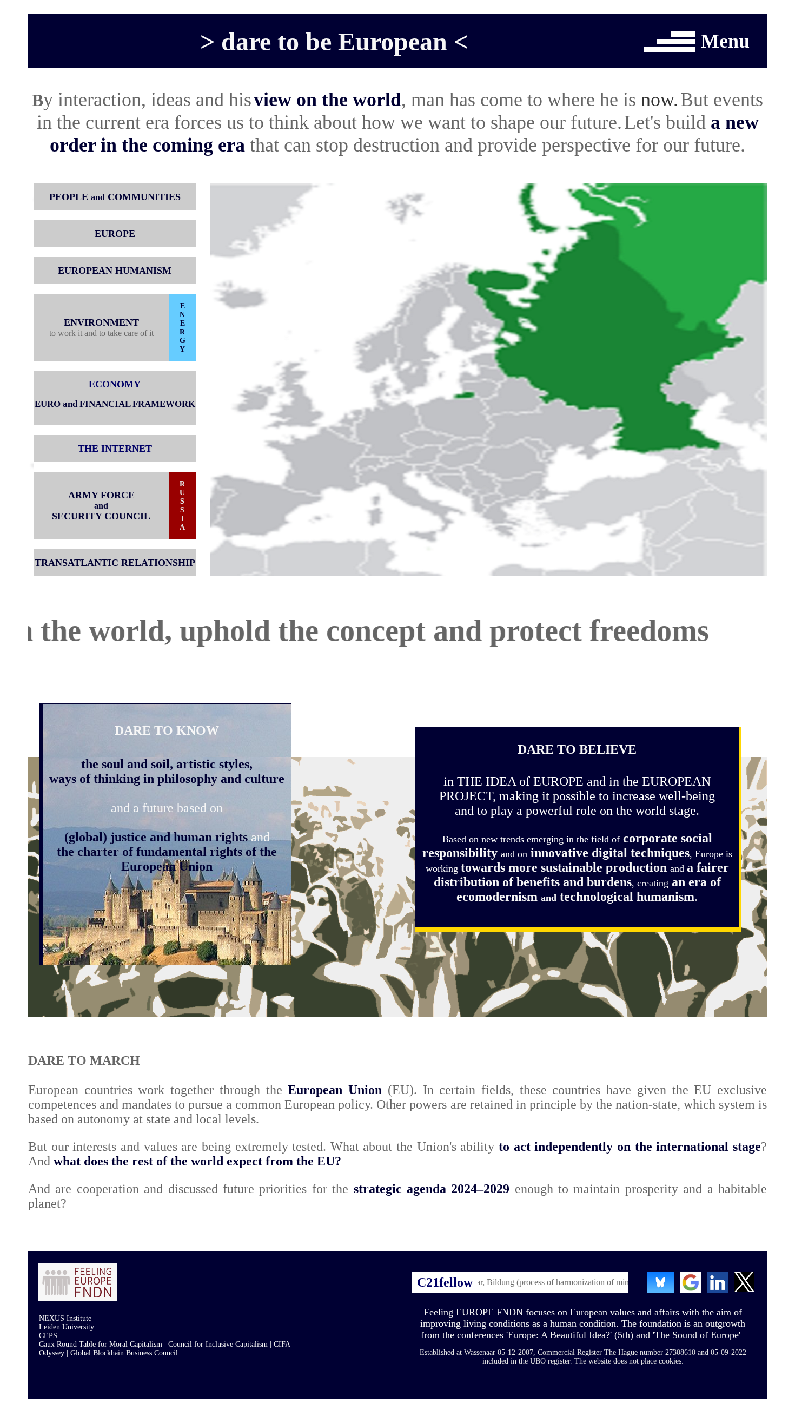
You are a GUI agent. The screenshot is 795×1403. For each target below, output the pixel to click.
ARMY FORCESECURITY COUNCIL (101, 506)
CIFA (282, 1344)
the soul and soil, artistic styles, (167, 764)
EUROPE (115, 233)
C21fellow (445, 1282)
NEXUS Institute (65, 1318)
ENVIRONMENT (101, 322)
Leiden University (66, 1327)
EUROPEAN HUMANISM (114, 270)
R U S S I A (182, 505)
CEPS (48, 1336)
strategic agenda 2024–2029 (432, 1189)
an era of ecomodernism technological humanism (588, 889)
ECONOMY (115, 384)
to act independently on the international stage (630, 1146)
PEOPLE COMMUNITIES (115, 197)
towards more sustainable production (565, 867)
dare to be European (334, 41)
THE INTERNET (115, 448)
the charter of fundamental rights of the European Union (167, 859)
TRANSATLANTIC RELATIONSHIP (115, 562)
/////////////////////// (675, 41)
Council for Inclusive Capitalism (218, 1344)
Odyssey (51, 1353)
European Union (335, 1090)
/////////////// (683, 33)
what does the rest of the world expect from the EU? (197, 1161)
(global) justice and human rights (156, 837)
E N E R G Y (183, 327)
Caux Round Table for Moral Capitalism (100, 1344)
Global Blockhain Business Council (124, 1353)
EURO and (56, 404)
